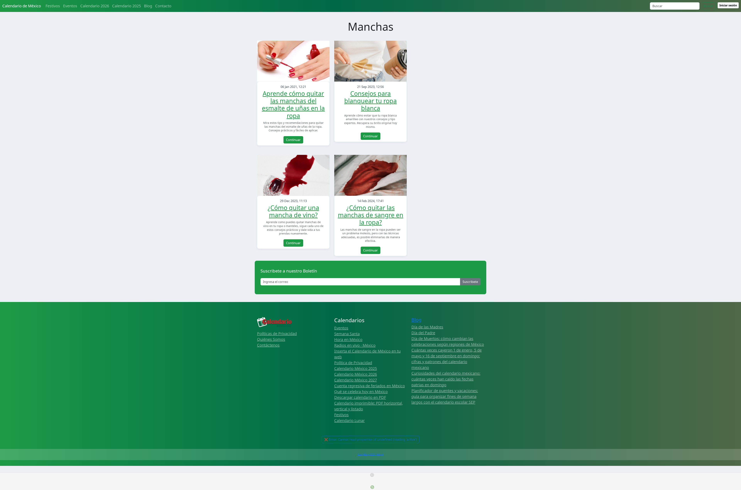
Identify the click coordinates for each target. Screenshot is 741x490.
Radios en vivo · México (355, 345)
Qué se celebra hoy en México (361, 391)
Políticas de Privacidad (277, 333)
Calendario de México (21, 5)
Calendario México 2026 (355, 374)
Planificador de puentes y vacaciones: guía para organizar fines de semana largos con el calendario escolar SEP (444, 396)
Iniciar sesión (728, 5)
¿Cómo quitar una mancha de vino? (293, 211)
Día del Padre (423, 332)
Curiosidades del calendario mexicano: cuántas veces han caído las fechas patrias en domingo (445, 379)
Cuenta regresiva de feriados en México (369, 385)
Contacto (163, 5)
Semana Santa (347, 333)
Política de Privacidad (353, 362)
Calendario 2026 (94, 5)
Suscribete (470, 282)
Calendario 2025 (126, 5)
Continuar (293, 140)
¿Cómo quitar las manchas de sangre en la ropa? (370, 215)
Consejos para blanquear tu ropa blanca (370, 100)
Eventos (70, 5)
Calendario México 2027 (355, 380)
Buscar (709, 6)
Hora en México (348, 339)
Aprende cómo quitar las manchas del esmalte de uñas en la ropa (293, 104)
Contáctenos (268, 345)
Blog (148, 5)
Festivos (53, 5)
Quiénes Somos (271, 339)
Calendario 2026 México (371, 454)
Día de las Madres (427, 327)
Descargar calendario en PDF (360, 397)
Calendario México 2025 (355, 368)
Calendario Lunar (349, 420)
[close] (372, 475)
